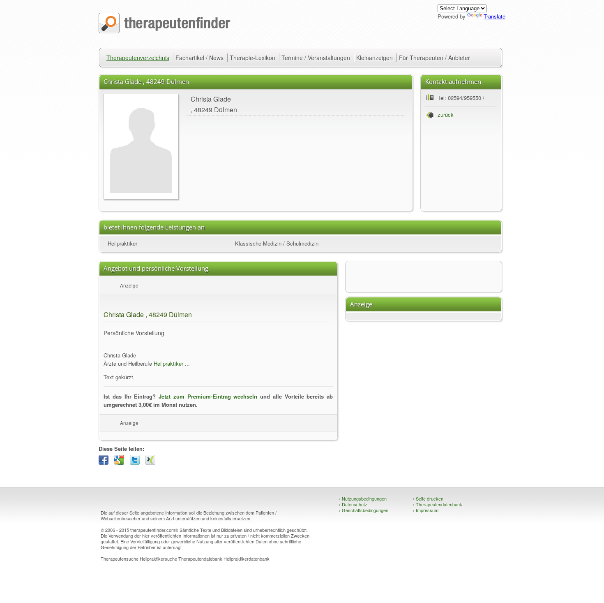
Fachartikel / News (199, 57)
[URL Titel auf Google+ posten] (121, 462)
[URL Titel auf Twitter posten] (137, 462)
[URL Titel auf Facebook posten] (106, 462)
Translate (494, 16)
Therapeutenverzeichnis (137, 57)
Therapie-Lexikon (252, 57)
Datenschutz (353, 504)
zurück (446, 114)
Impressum (425, 510)
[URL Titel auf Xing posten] (152, 462)
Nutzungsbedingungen (363, 498)
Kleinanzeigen (374, 57)
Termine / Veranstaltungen (315, 57)
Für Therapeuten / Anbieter (434, 57)
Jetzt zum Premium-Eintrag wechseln (208, 396)
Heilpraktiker (122, 243)
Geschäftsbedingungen (363, 510)
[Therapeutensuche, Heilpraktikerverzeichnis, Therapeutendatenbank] (165, 31)
